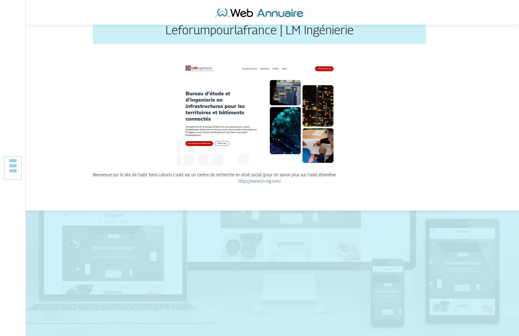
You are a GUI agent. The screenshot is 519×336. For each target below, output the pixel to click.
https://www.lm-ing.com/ (259, 180)
